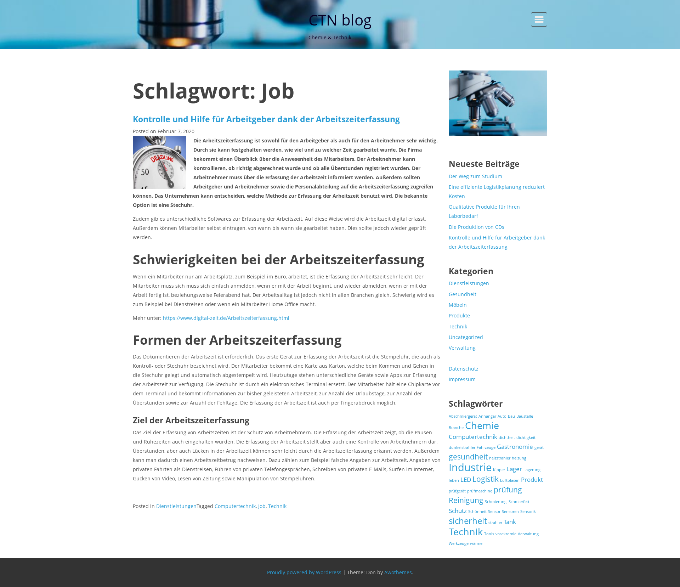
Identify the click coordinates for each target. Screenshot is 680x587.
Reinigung (466, 500)
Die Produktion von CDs (476, 227)
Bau (511, 416)
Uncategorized (466, 337)
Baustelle (524, 416)
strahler (495, 522)
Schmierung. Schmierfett (507, 501)
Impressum (462, 379)
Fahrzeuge (486, 447)
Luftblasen (510, 480)
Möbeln (458, 304)
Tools (489, 533)
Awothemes (398, 572)
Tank (510, 522)
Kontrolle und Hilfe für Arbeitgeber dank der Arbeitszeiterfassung (266, 119)
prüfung (508, 490)
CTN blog (340, 20)
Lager (514, 469)
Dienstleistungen (176, 506)
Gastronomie (515, 446)
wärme (476, 543)
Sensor (494, 511)
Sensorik (528, 511)
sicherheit (468, 520)
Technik (277, 506)
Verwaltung (462, 347)
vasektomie (505, 533)
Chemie (482, 425)
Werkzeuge (459, 543)
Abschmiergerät (463, 416)
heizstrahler (499, 458)
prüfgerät (457, 491)
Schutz (458, 511)
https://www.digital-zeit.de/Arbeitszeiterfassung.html (226, 318)
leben (454, 480)
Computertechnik (235, 506)
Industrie (470, 467)
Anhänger (487, 416)
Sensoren (510, 511)
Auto (502, 416)
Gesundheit (462, 294)
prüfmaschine (479, 491)
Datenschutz (463, 368)
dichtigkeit (526, 437)
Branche (456, 427)
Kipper (499, 469)
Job (262, 506)
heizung (519, 458)
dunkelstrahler (462, 447)
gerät (539, 447)
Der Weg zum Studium (475, 176)
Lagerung (531, 469)
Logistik (485, 479)
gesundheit (468, 457)
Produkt (532, 479)
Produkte (459, 315)
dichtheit (507, 437)
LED (465, 479)
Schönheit (477, 511)
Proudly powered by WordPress (304, 572)
